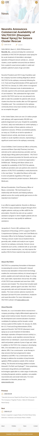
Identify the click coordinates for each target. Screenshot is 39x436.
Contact (36, 426)
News (24, 426)
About (2, 426)
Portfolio (14, 426)
